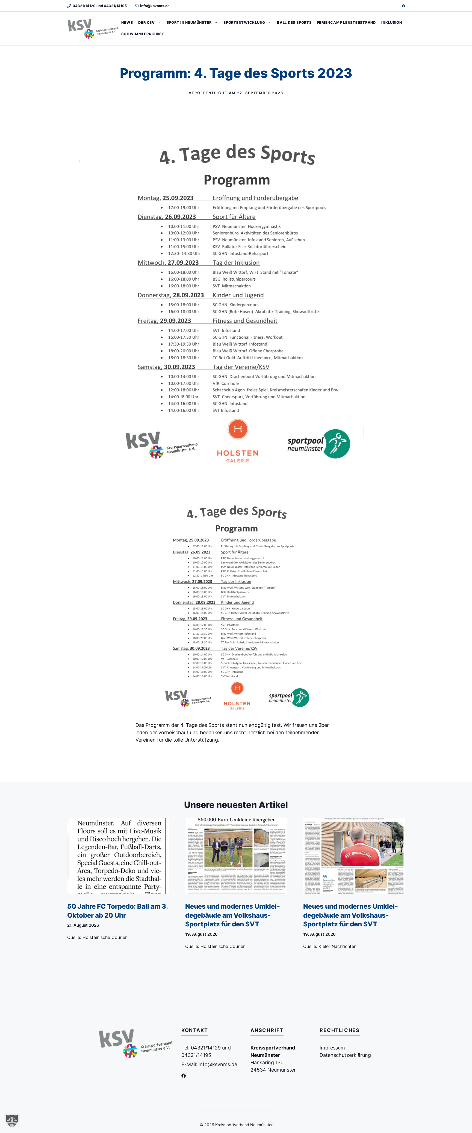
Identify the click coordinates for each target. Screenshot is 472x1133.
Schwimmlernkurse (142, 34)
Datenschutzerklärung (345, 1055)
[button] (12, 1121)
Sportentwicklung (244, 22)
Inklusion (391, 22)
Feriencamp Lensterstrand (346, 22)
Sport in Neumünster (189, 22)
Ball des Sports (294, 22)
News (127, 22)
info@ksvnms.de (155, 6)
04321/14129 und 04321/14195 (100, 6)
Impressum (332, 1048)
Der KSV (146, 22)
